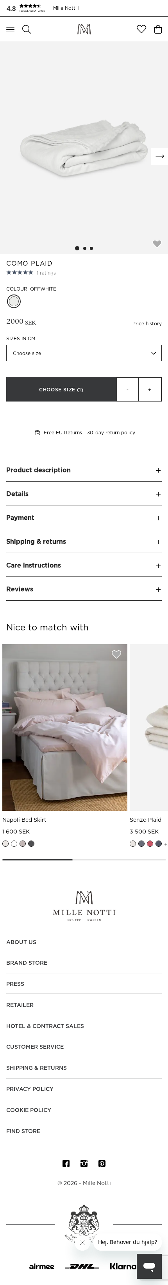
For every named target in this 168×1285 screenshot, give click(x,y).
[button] (29, 8)
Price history (147, 323)
